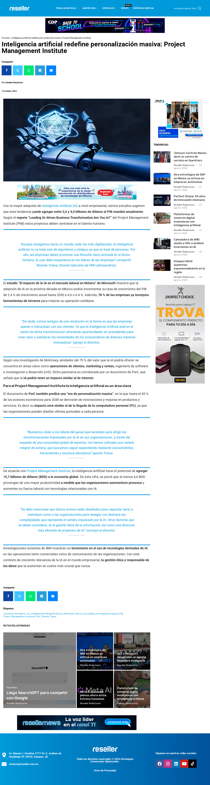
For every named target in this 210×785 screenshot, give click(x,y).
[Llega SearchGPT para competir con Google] (39, 670)
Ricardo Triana (49, 616)
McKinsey (58, 613)
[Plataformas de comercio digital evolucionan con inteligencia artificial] (162, 218)
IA (28, 613)
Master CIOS (89, 8)
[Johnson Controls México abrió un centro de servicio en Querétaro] (162, 157)
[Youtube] (184, 764)
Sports (124, 7)
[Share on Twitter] (18, 70)
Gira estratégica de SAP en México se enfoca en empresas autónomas (189, 178)
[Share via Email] (51, 70)
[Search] (199, 8)
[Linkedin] (176, 764)
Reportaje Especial (143, 8)
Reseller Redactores (184, 165)
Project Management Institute (49, 471)
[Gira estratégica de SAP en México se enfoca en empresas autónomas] (162, 178)
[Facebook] (160, 764)
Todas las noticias (66, 8)
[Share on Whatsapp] (29, 70)
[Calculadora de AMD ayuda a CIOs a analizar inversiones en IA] (162, 243)
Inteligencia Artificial (41, 613)
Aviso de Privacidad (105, 770)
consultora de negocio (14, 613)
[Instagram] (168, 764)
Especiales (108, 8)
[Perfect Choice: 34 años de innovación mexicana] (162, 200)
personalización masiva (106, 613)
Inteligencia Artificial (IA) (60, 206)
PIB (121, 613)
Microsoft (69, 613)
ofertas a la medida (84, 613)
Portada (6, 38)
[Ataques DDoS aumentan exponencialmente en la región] (162, 265)
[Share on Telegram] (40, 70)
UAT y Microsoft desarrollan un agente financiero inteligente (131, 657)
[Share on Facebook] (6, 70)
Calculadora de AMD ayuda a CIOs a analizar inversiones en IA (189, 243)
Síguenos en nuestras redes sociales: (176, 753)
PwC (38, 616)
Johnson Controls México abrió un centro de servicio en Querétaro (190, 156)
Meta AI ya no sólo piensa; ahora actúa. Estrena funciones (93, 695)
